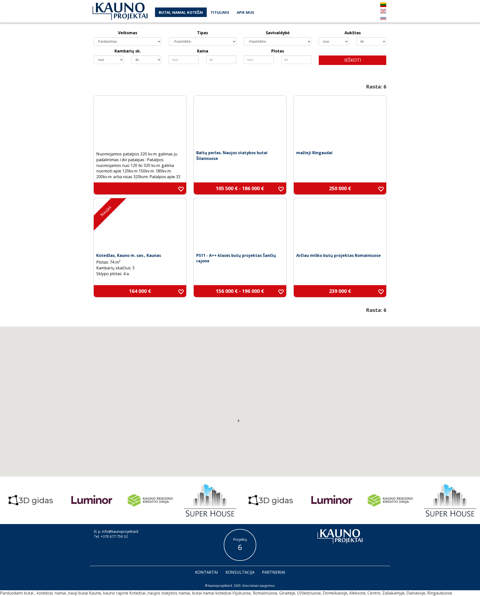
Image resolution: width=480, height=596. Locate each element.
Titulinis (219, 12)
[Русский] (383, 17)
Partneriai (273, 572)
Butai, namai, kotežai (181, 12)
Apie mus (245, 12)
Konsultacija (240, 572)
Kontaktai (206, 572)
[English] (383, 11)
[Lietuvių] (383, 4)
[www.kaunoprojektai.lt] (120, 11)
